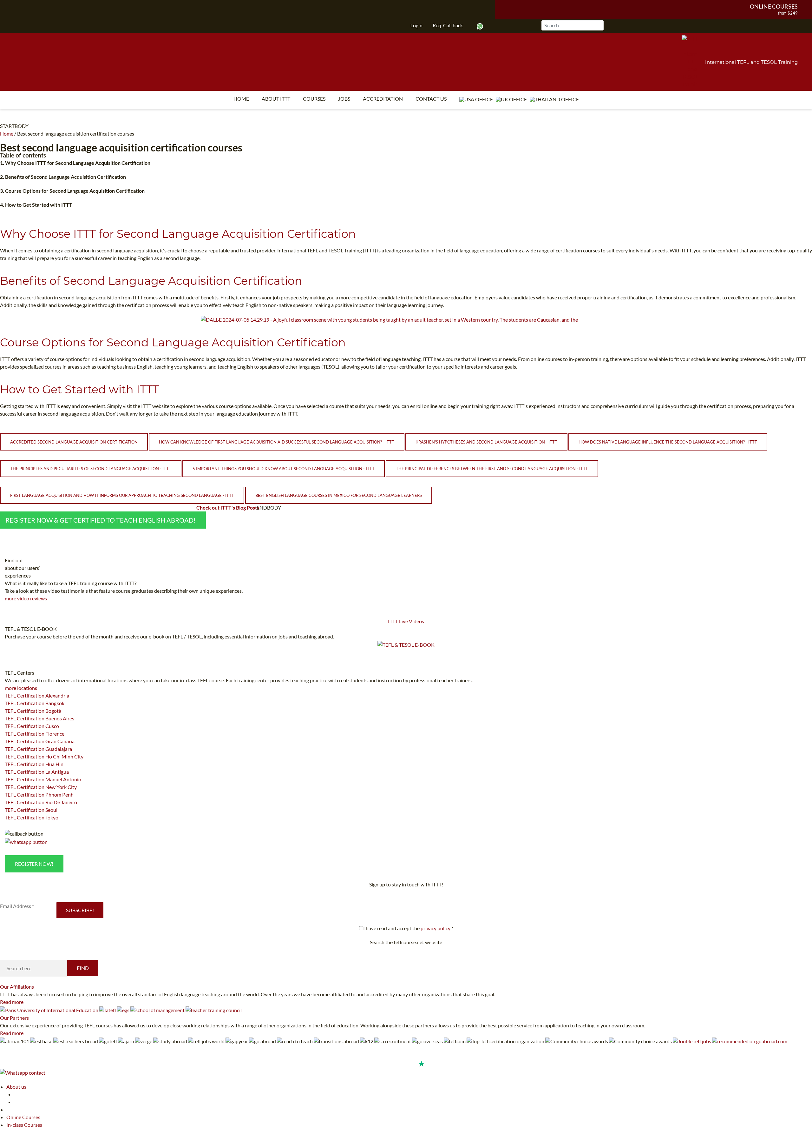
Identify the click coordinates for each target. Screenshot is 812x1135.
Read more (11, 1002)
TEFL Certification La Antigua (37, 772)
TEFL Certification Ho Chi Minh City (44, 756)
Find (83, 968)
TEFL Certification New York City (41, 787)
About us (16, 1087)
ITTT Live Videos (406, 621)
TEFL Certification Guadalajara (38, 749)
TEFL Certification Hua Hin (34, 764)
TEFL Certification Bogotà (33, 711)
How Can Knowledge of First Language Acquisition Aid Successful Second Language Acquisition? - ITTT (276, 441)
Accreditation (383, 99)
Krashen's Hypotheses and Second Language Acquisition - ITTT (486, 441)
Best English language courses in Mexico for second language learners (338, 495)
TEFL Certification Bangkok (34, 703)
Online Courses (774, 6)
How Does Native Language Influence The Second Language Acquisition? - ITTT (668, 441)
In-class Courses (24, 1125)
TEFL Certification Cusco (32, 726)
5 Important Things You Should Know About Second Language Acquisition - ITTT (284, 468)
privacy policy (435, 928)
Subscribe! (80, 910)
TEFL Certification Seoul (31, 810)
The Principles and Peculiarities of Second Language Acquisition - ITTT (90, 468)
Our (17, 987)
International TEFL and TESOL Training (751, 62)
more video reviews (26, 598)
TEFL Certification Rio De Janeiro (41, 802)
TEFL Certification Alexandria (37, 695)
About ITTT (276, 99)
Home (241, 99)
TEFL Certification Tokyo (31, 817)
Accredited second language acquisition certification (74, 441)
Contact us (431, 99)
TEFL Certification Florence (34, 734)
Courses (314, 99)
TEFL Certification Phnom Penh (39, 794)
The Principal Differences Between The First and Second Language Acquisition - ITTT (492, 468)
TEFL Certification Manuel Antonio (43, 779)
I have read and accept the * (408, 928)
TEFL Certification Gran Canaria (40, 741)
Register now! (34, 864)
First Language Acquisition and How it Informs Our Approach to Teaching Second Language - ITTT (122, 495)
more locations (21, 688)
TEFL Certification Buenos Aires (39, 718)
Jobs (344, 99)
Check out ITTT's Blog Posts (227, 507)
